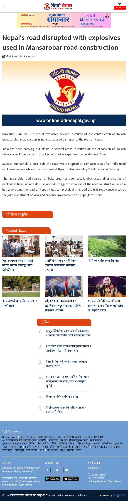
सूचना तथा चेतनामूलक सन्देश (14, 443)
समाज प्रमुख (7, 450)
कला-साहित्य (114, 447)
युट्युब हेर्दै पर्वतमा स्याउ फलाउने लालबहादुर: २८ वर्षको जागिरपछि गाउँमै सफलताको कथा (68, 333)
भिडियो (86, 447)
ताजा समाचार (31, 450)
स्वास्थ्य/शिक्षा (52, 450)
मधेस (20, 447)
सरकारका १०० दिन (28, 437)
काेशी (4, 447)
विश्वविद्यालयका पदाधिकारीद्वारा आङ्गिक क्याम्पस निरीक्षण (66, 409)
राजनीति (70, 450)
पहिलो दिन (53, 440)
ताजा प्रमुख (19, 450)
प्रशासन (78, 447)
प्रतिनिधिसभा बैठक (66, 443)
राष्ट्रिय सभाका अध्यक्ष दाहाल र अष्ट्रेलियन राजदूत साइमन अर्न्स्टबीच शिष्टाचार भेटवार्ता (63, 306)
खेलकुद (103, 447)
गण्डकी (28, 447)
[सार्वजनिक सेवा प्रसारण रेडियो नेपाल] (58, 6)
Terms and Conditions (76, 495)
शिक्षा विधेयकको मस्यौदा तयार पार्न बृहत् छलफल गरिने (66, 363)
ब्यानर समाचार (96, 440)
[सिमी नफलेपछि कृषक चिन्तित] (107, 246)
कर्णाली (12, 447)
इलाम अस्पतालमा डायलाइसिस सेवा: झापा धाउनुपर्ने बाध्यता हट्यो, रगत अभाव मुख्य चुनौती (67, 381)
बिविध (54, 443)
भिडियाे (32, 443)
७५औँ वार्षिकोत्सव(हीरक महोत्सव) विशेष (19, 440)
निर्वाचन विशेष (43, 443)
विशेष (42, 450)
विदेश (62, 450)
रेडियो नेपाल (11, 57)
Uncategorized (9, 437)
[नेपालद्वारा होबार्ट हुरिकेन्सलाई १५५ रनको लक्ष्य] (21, 286)
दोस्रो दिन (42, 440)
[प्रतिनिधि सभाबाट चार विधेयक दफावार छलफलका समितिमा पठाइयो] (64, 246)
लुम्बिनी (36, 447)
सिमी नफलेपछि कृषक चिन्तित (103, 260)
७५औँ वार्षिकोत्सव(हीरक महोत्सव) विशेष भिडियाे (83, 437)
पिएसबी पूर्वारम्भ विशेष (78, 440)
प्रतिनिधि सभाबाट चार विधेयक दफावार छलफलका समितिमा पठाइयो (60, 265)
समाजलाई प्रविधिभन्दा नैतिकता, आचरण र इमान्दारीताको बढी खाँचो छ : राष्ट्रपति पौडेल (105, 306)
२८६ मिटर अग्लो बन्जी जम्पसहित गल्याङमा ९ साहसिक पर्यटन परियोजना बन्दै (68, 348)
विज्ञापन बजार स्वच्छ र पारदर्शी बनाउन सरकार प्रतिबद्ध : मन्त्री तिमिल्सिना (18, 265)
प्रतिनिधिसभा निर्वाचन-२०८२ (49, 437)
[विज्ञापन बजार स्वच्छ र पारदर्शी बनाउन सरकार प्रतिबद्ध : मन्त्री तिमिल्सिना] (21, 246)
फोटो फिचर (107, 443)
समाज (78, 450)
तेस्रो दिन (63, 440)
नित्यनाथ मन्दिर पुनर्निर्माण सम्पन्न (62, 396)
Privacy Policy (56, 495)
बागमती (44, 447)
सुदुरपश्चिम (118, 443)
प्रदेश (52, 447)
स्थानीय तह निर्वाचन (64, 447)
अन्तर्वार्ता (96, 443)
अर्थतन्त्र (94, 447)
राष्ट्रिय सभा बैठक (84, 443)
